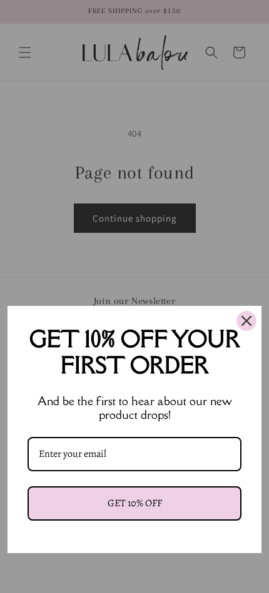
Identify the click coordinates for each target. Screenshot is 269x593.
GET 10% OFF (135, 503)
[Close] (246, 321)
